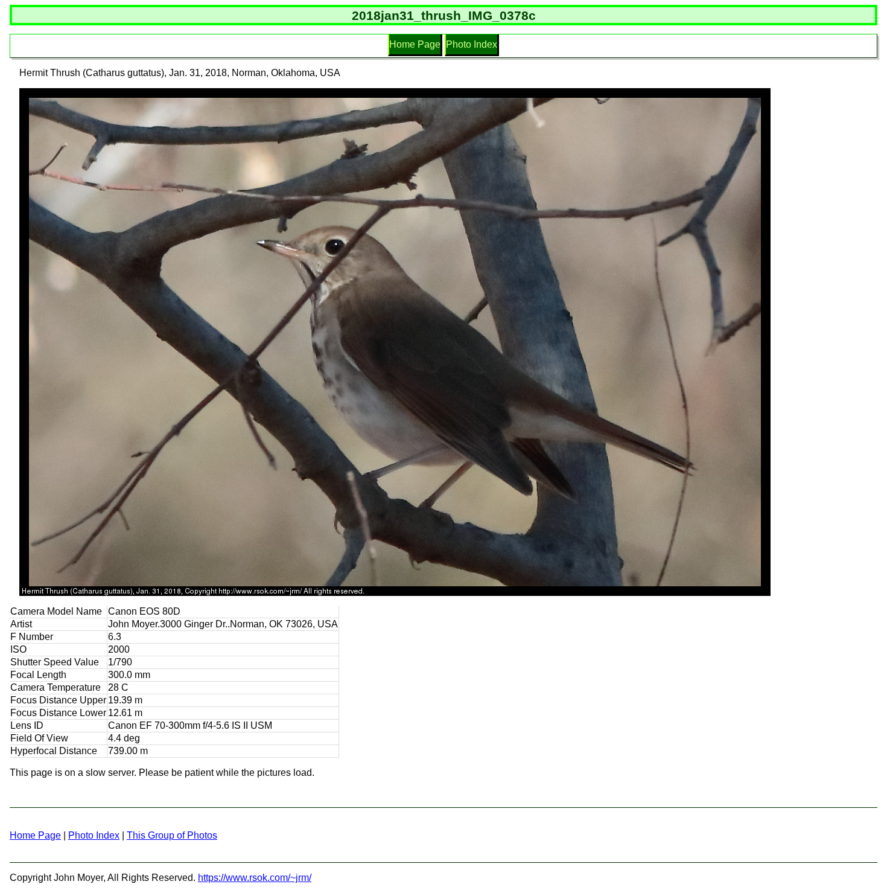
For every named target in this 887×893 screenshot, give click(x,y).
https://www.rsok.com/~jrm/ (254, 877)
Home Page (414, 44)
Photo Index (471, 44)
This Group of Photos (172, 835)
